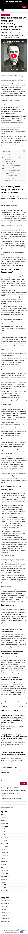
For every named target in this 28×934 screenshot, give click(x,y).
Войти (24, 7)
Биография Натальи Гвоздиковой (11, 158)
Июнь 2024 (4, 832)
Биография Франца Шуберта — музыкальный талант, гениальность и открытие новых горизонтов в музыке (14, 737)
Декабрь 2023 (4, 849)
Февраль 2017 (4, 891)
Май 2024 (3, 835)
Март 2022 (4, 861)
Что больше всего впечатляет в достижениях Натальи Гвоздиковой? (16, 181)
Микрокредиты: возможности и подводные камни (13, 790)
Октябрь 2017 (4, 879)
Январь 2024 (4, 847)
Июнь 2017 (4, 882)
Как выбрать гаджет (6, 912)
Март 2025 (4, 820)
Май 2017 (3, 885)
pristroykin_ (5, 32)
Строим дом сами (5, 921)
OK (21, 932)
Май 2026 (3, 814)
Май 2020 (3, 867)
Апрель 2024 (4, 838)
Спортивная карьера (10, 161)
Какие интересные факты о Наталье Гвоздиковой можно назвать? (16, 177)
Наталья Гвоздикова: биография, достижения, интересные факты (11, 155)
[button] (23, 151)
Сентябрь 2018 (5, 876)
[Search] (26, 10)
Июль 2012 (4, 894)
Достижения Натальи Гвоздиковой (12, 165)
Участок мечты (14, 1)
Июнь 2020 (4, 864)
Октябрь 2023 (4, 852)
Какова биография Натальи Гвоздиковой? (14, 171)
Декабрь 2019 (4, 870)
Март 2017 (4, 888)
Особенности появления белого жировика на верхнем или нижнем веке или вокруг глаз (13, 754)
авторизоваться (5, 773)
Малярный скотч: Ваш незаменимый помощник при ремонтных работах (13, 807)
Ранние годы (8, 159)
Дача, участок (4, 909)
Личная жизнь (9, 163)
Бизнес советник (5, 903)
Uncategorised (5, 15)
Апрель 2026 (4, 817)
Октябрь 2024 (4, 823)
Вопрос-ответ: (7, 169)
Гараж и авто (4, 906)
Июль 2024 (4, 829)
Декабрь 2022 (4, 858)
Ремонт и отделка (5, 918)
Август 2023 (4, 855)
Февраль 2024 (4, 844)
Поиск (3, 781)
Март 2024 (4, 841)
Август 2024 (4, 826)
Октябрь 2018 (4, 873)
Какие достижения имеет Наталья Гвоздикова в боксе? (15, 174)
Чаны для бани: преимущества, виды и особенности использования (11, 799)
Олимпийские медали (10, 167)
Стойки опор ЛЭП (5, 803)
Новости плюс (4, 915)
